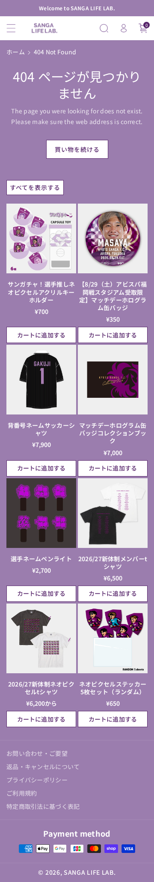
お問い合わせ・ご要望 (37, 753)
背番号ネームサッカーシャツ (41, 429)
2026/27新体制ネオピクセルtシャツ (41, 688)
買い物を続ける (77, 149)
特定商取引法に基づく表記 (43, 806)
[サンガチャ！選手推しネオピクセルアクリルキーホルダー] (41, 238)
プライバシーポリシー (37, 779)
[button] (15, 28)
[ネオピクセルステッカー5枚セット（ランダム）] (113, 638)
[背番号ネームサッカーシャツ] (41, 379)
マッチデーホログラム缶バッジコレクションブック (112, 433)
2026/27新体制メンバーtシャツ (113, 562)
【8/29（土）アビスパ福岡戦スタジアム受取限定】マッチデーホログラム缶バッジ (113, 295)
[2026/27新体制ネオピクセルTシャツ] (41, 638)
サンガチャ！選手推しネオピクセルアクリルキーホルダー (41, 292)
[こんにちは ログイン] (123, 28)
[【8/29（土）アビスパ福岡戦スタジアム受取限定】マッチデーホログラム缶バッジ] (113, 238)
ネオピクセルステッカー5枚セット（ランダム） (112, 688)
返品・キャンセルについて (43, 766)
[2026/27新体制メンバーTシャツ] (113, 513)
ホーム (15, 51)
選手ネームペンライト (41, 558)
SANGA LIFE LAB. (90, 872)
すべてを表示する (35, 187)
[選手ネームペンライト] (41, 513)
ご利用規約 (21, 793)
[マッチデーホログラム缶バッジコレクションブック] (113, 379)
